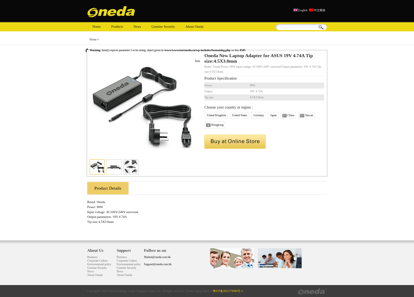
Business (92, 257)
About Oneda (194, 26)
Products (117, 26)
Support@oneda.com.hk (158, 264)
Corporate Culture (97, 260)
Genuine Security (163, 26)
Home (96, 26)
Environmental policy (99, 264)
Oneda (101, 202)
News (137, 26)
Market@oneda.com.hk (157, 257)
